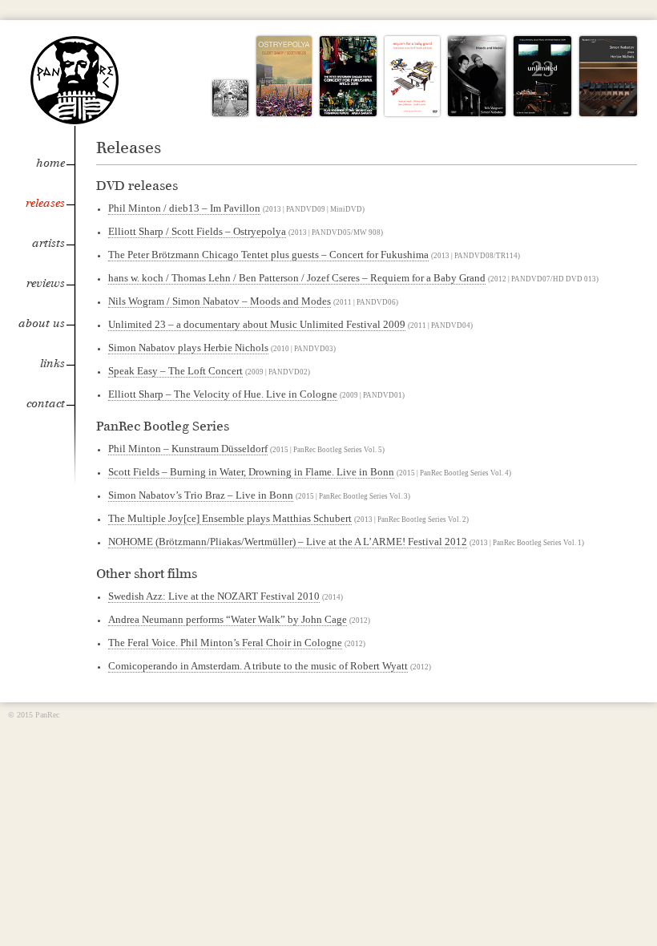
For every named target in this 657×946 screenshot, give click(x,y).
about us (41, 323)
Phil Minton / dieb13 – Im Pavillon (184, 208)
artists (48, 243)
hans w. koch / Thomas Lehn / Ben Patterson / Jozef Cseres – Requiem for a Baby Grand (297, 278)
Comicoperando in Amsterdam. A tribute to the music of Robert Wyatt (258, 666)
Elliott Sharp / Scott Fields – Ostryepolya (197, 231)
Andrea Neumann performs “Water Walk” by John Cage (227, 619)
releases (45, 203)
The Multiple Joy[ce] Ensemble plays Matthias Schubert (230, 518)
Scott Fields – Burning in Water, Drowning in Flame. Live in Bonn (251, 472)
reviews (45, 283)
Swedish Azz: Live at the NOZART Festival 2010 (214, 596)
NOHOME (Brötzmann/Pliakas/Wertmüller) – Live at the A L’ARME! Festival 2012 (287, 542)
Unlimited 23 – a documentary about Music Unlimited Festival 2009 (256, 324)
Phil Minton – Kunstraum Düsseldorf (188, 449)
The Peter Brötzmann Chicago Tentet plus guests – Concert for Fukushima (268, 255)
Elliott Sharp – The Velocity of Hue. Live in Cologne (222, 394)
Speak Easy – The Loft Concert (175, 371)
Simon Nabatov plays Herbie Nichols (188, 348)
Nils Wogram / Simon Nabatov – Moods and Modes (219, 301)
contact (45, 403)
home (50, 163)
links (52, 363)
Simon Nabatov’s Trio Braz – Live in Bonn (200, 495)
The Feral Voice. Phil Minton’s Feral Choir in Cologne (225, 643)
